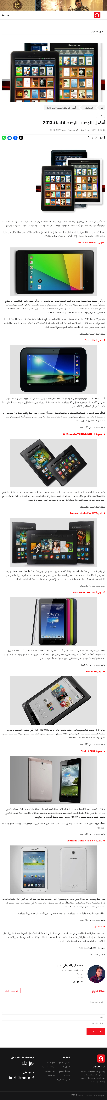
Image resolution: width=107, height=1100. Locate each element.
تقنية (100, 115)
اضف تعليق (96, 1031)
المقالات (89, 107)
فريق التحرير (51, 1062)
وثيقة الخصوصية (48, 1066)
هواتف (67, 1075)
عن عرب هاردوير (64, 1062)
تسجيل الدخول (9, 990)
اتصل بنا (66, 1066)
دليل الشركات (50, 1071)
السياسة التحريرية (63, 1079)
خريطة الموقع (64, 1071)
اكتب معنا (51, 1075)
